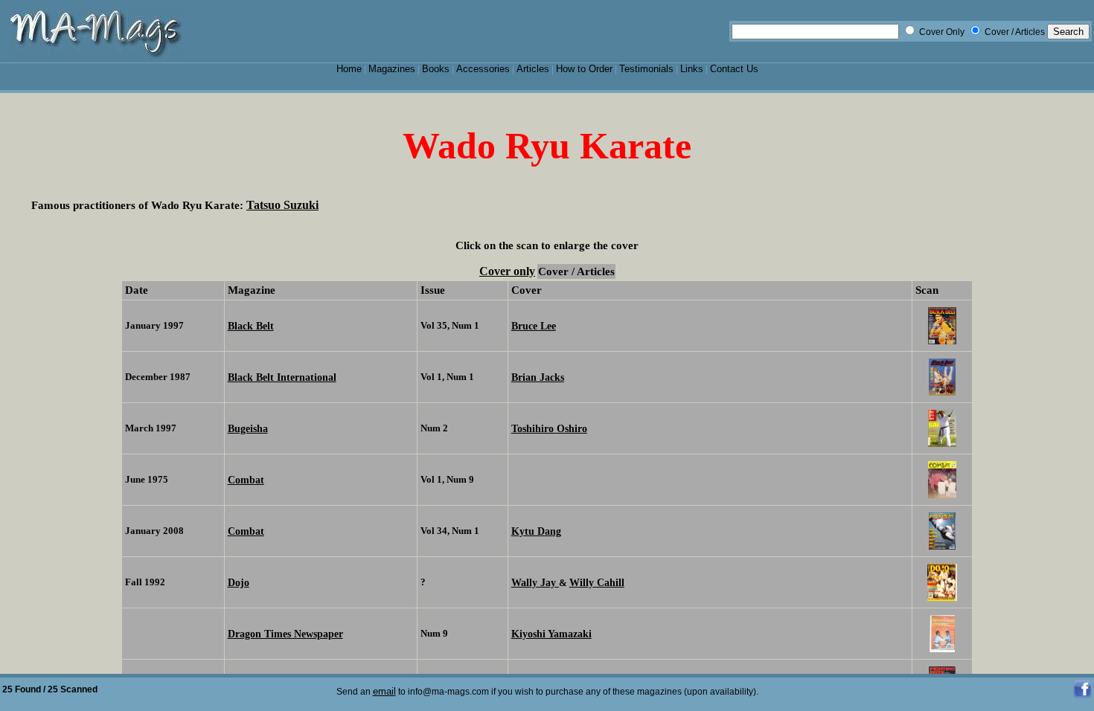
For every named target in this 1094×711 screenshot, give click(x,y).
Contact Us (734, 68)
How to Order (584, 68)
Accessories (483, 68)
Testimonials (646, 68)
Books (436, 68)
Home (349, 68)
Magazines (391, 68)
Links (691, 68)
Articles (532, 68)
